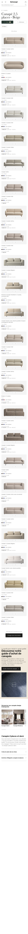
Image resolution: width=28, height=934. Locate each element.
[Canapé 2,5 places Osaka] (14, 139)
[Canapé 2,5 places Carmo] (14, 41)
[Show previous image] (12, 45)
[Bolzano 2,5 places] (14, 65)
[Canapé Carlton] (14, 164)
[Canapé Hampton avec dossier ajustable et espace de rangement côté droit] (14, 313)
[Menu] (2, 2)
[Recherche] (25, 5)
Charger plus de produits (14, 635)
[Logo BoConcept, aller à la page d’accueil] (14, 2)
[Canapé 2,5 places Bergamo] (14, 262)
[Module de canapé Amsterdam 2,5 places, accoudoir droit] (14, 286)
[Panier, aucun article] (25, 2)
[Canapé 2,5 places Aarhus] (14, 213)
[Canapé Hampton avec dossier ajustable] (14, 560)
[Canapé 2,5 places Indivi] (14, 90)
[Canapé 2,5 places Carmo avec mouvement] (14, 486)
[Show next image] (15, 45)
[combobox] (14, 4)
